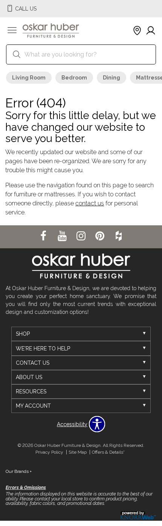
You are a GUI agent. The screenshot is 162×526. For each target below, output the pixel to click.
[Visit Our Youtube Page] (63, 236)
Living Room (29, 78)
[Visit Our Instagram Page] (82, 236)
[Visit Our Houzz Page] (119, 236)
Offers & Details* (108, 452)
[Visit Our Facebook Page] (44, 236)
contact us (89, 203)
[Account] (150, 31)
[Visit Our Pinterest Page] (100, 236)
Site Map (78, 452)
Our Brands (19, 471)
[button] (12, 31)
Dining (111, 78)
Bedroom (74, 78)
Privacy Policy (49, 452)
